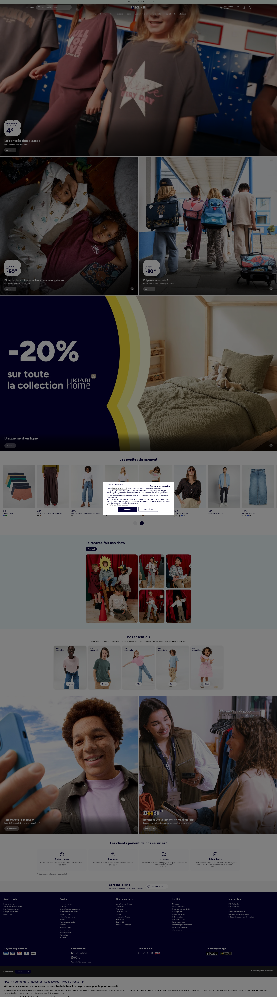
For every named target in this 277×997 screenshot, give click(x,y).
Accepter (127, 509)
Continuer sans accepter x (116, 484)
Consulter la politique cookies (117, 505)
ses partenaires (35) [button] (119, 488)
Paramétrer (148, 509)
